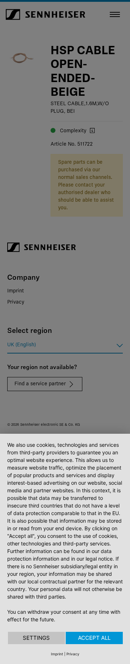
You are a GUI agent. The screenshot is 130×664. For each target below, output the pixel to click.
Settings (36, 637)
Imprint (57, 654)
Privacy (72, 654)
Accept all (94, 637)
